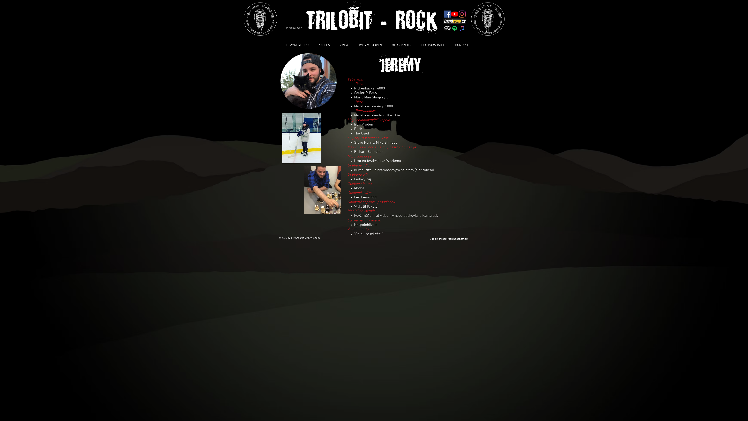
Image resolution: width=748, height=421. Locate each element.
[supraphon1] (447, 28)
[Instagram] (462, 14)
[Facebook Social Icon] (447, 14)
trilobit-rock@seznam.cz (453, 239)
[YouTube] (454, 14)
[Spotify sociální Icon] (454, 28)
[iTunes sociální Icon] (462, 28)
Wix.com (315, 238)
